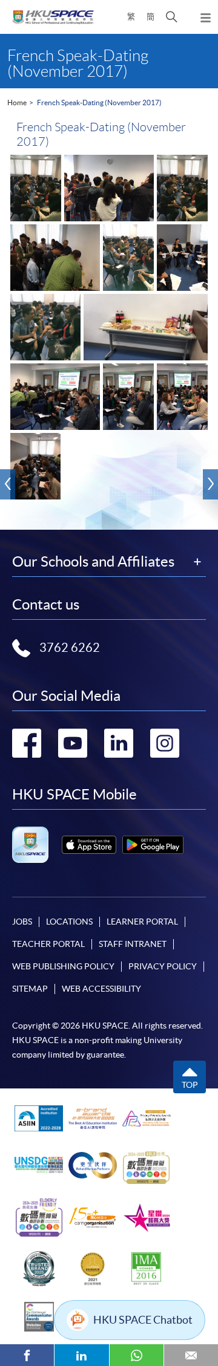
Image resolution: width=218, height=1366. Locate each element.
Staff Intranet (133, 944)
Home (17, 102)
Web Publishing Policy (63, 966)
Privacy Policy (162, 966)
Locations (69, 921)
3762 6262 (69, 647)
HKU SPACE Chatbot (143, 1319)
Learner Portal (142, 921)
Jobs (22, 921)
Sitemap (30, 989)
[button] (171, 17)
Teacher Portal (48, 944)
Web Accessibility (101, 989)
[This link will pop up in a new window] (89, 845)
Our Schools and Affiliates (93, 562)
